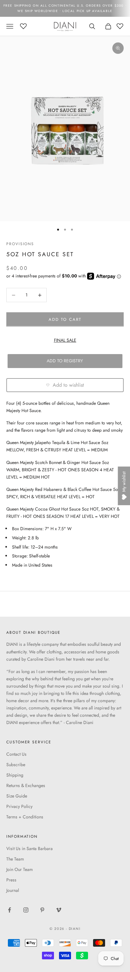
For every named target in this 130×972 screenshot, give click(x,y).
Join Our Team (19, 869)
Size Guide (16, 796)
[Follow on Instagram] (26, 910)
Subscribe (15, 764)
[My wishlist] (23, 25)
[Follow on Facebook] (9, 910)
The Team (15, 859)
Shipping (14, 775)
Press (11, 880)
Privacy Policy (19, 806)
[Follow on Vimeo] (59, 910)
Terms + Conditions (24, 817)
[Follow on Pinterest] (42, 910)
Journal (12, 890)
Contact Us (16, 754)
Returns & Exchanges (25, 785)
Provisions (20, 244)
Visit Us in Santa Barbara (29, 848)
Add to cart (65, 319)
